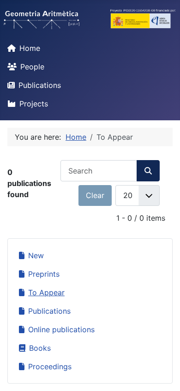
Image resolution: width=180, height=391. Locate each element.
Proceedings (50, 366)
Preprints (44, 274)
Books (40, 348)
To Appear (46, 292)
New (36, 255)
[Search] (148, 170)
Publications (39, 85)
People (32, 66)
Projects (33, 103)
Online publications (61, 329)
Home (29, 48)
